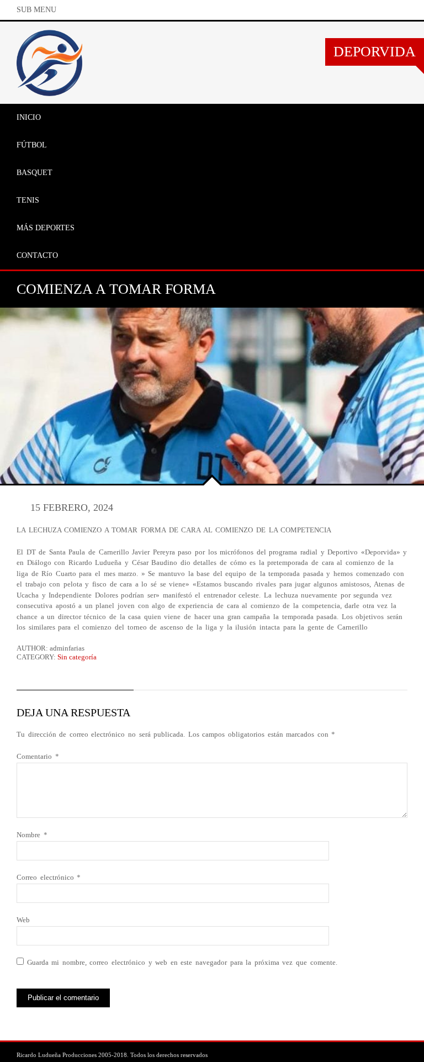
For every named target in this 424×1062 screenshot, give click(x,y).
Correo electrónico (49, 877)
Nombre (32, 835)
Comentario (38, 756)
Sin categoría (77, 657)
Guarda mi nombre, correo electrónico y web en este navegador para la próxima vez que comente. (182, 962)
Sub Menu (36, 10)
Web (23, 920)
